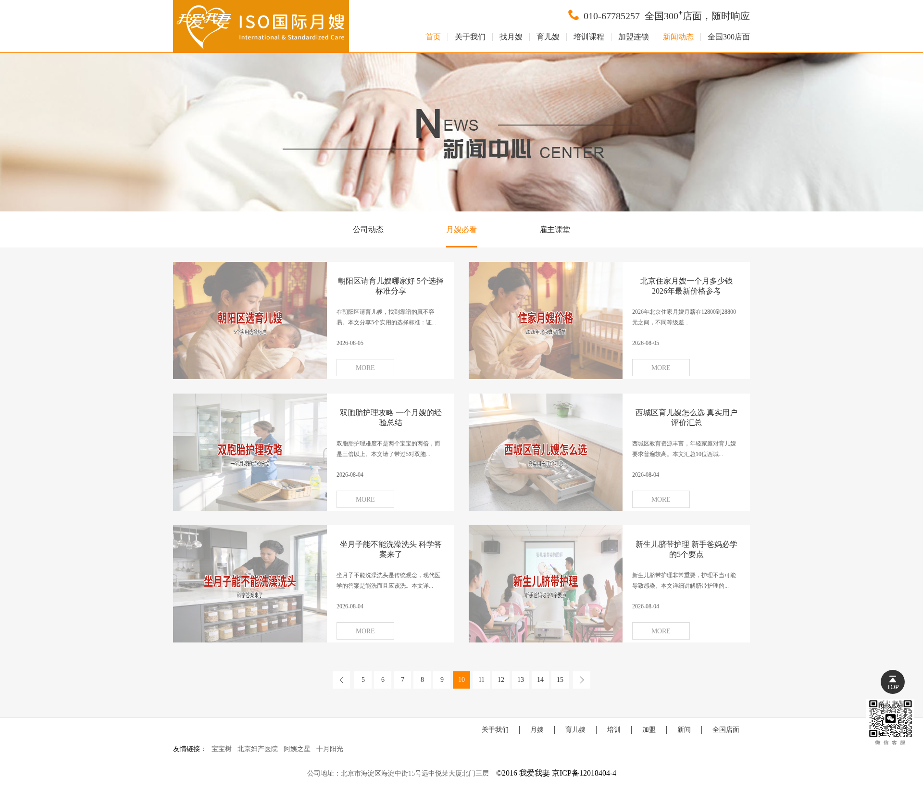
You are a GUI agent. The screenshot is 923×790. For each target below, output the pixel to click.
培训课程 (589, 37)
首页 (433, 37)
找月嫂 (511, 37)
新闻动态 (678, 37)
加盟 (649, 729)
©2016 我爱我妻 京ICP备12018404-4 (556, 773)
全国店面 (725, 729)
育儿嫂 (548, 37)
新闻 (684, 729)
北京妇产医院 (257, 749)
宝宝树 (222, 749)
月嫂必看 (461, 229)
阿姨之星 (297, 749)
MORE (365, 367)
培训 (614, 729)
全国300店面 (729, 37)
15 (560, 679)
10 (461, 679)
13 (520, 679)
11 (481, 679)
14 (540, 679)
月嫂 (537, 729)
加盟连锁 (633, 37)
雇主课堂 (554, 229)
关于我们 (470, 37)
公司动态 (368, 229)
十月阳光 (329, 749)
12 (501, 679)
